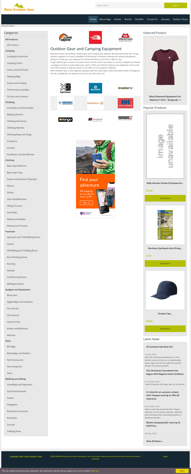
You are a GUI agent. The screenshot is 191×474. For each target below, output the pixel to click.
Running (11, 263)
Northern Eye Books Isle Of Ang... (165, 248)
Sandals (11, 270)
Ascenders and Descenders (20, 107)
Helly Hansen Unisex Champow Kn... (165, 183)
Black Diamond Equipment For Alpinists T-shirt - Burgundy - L (165, 98)
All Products (13, 45)
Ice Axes (11, 147)
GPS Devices (13, 315)
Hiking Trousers (14, 205)
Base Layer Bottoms (17, 165)
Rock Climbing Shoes (17, 257)
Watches (11, 335)
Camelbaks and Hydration (19, 384)
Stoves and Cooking (16, 83)
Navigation (12, 404)
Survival (11, 424)
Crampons (12, 141)
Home (93, 19)
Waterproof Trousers (17, 225)
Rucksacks (12, 417)
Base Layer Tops (15, 172)
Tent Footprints (14, 366)
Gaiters (10, 398)
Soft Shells (12, 212)
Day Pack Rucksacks (16, 391)
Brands (128, 19)
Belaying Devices (15, 114)
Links (165, 456)
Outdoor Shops (180, 19)
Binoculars (12, 295)
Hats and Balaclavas (17, 199)
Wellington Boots (15, 283)
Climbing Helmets (15, 127)
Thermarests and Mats (18, 89)
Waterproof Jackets (16, 219)
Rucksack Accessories (17, 411)
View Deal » (165, 198)
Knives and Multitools (17, 328)
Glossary (165, 19)
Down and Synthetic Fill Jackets (22, 179)
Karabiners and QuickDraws (20, 154)
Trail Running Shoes (16, 277)
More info (95, 471)
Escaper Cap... (165, 313)
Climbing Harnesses (17, 121)
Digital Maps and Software (20, 301)
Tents (9, 373)
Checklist (139, 19)
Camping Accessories (17, 56)
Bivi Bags (11, 346)
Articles (117, 19)
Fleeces (10, 185)
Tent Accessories (15, 359)
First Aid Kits (13, 308)
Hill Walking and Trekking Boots (22, 250)
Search (176, 5)
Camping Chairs (14, 63)
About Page (105, 19)
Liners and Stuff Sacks (17, 69)
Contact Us (152, 19)
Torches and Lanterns (17, 96)
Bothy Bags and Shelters (19, 353)
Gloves (10, 192)
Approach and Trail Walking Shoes (23, 237)
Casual (10, 243)
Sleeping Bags (14, 76)
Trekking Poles (14, 431)
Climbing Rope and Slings (19, 134)
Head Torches (13, 321)
